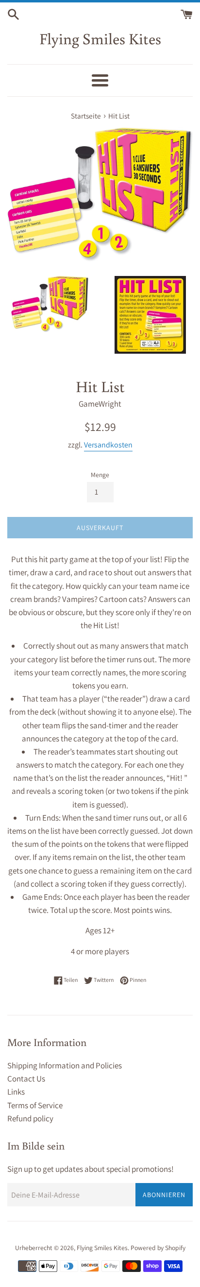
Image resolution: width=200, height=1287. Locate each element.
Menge (100, 474)
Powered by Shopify (158, 1247)
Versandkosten (108, 445)
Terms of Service (35, 1105)
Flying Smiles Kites (100, 38)
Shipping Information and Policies (64, 1065)
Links (16, 1091)
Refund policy (30, 1118)
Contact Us (26, 1078)
